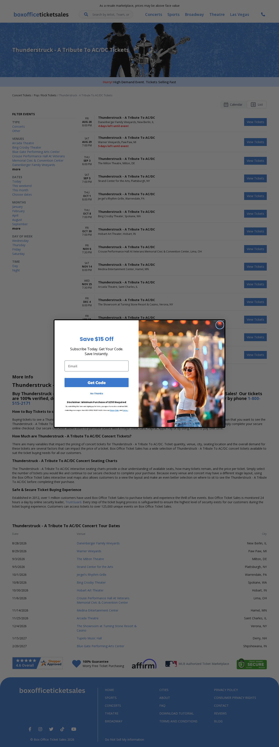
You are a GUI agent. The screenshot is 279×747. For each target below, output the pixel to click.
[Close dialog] (220, 325)
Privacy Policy (114, 410)
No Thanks (96, 393)
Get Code (97, 382)
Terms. (125, 410)
